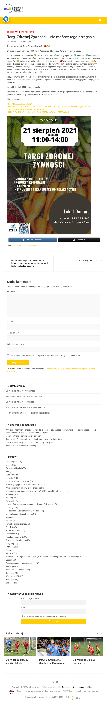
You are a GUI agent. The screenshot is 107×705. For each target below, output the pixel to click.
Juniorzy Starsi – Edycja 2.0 (17, 481)
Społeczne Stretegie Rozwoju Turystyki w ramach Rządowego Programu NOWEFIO (41, 556)
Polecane (29, 32)
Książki (9, 498)
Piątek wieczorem (13, 530)
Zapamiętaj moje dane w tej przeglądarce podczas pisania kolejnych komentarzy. (45, 355)
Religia (8, 550)
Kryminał (9, 494)
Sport (8, 560)
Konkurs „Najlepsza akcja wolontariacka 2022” (25, 484)
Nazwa (10, 321)
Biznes (9, 465)
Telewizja (10, 566)
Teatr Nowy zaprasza (87, 260)
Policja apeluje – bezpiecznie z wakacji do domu (26, 407)
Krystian (9, 430)
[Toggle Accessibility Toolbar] (6, 19)
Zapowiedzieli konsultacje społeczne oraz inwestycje (39, 439)
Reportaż (10, 553)
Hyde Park (10, 475)
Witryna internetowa (15, 344)
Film (7, 471)
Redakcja (66, 687)
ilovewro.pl (10, 439)
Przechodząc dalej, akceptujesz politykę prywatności (45, 616)
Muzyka (9, 520)
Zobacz (9, 583)
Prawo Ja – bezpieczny (16, 540)
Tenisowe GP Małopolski (16, 570)
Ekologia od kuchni (14, 468)
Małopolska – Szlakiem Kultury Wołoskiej (23, 511)
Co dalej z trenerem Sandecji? (24, 446)
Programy (10, 543)
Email (23, 607)
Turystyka (10, 573)
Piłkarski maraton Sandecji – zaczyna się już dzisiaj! (28, 413)
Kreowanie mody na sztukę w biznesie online (25, 488)
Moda (8, 517)
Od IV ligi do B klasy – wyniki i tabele (21, 391)
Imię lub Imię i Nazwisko (30, 598)
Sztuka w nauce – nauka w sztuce (20, 563)
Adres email (13, 333)
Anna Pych (26, 42)
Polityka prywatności (51, 687)
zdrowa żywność (31, 245)
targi (21, 245)
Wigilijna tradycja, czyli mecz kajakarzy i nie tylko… (32, 442)
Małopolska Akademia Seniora (19, 514)
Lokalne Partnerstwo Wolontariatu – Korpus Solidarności (30, 504)
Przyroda (10, 547)
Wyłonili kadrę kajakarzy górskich (27, 436)
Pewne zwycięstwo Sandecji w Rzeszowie (24, 396)
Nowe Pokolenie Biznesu (16, 524)
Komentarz (12, 291)
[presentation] (97, 633)
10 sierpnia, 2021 (14, 42)
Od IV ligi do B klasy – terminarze (20, 402)
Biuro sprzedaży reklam (83, 687)
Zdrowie (9, 579)
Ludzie (10, 32)
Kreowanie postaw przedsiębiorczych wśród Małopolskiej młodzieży (35, 491)
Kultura (9, 501)
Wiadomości (11, 576)
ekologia (14, 245)
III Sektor (10, 478)
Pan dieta (19, 32)
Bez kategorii (11, 462)
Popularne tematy (13, 537)
